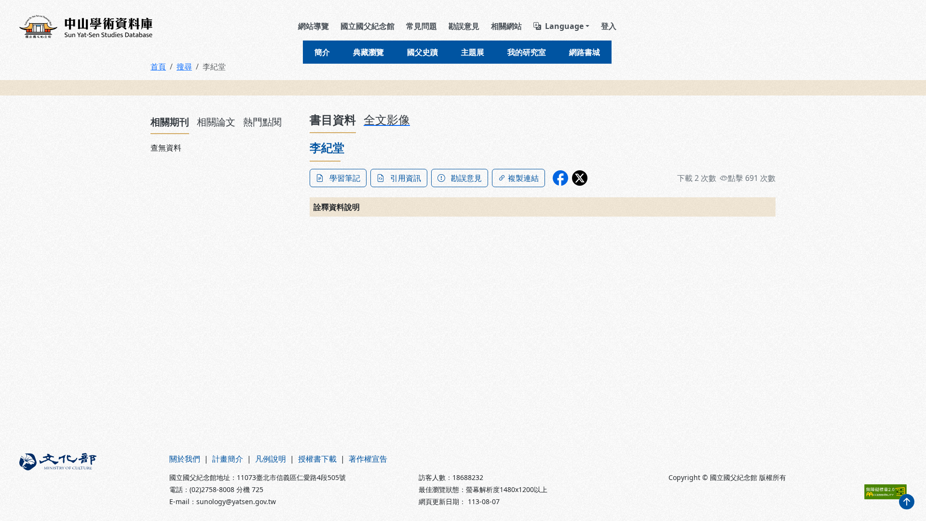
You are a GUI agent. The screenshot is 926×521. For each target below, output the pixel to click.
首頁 (158, 66)
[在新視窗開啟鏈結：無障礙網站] (885, 491)
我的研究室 (526, 52)
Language (564, 26)
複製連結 (523, 178)
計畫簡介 (227, 458)
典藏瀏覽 (368, 52)
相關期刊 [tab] (169, 121)
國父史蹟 (422, 52)
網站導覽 (313, 26)
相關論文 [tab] (216, 121)
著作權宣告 (368, 458)
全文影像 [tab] (387, 119)
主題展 (472, 52)
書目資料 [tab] (333, 119)
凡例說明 (270, 458)
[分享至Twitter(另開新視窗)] (579, 178)
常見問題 (421, 26)
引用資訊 (405, 178)
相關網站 (506, 26)
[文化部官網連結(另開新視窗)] (88, 480)
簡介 (322, 52)
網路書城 (584, 52)
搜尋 (184, 66)
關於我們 (184, 458)
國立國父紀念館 (367, 26)
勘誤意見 (464, 26)
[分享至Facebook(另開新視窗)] (560, 178)
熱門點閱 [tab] (262, 121)
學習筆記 (344, 178)
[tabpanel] (224, 147)
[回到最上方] (906, 501)
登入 (608, 26)
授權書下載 (317, 458)
